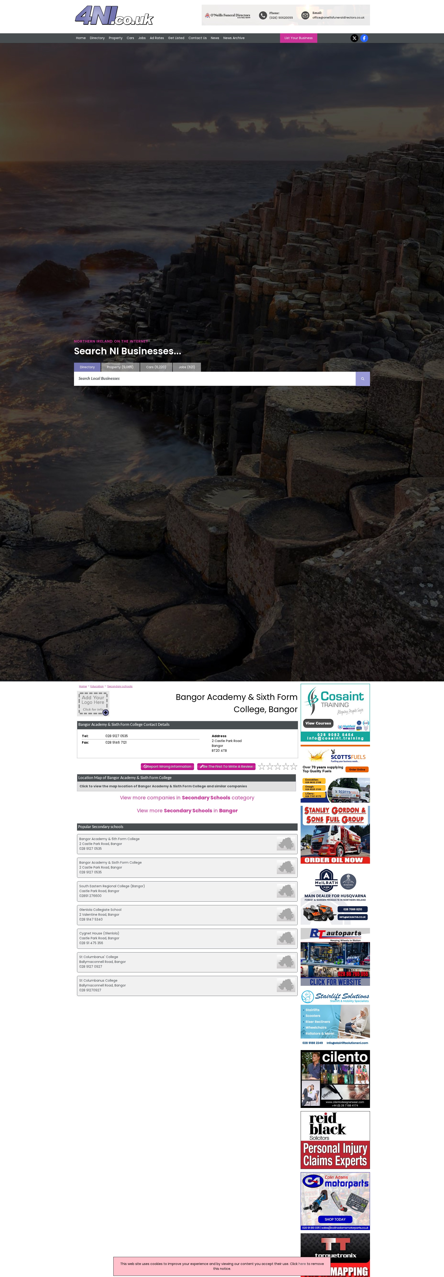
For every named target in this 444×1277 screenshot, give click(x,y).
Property (116, 38)
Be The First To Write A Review (228, 766)
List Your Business (299, 38)
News (215, 38)
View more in (187, 810)
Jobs (142, 38)
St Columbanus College (98, 980)
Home (81, 38)
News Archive (234, 38)
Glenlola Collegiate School (100, 909)
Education (97, 686)
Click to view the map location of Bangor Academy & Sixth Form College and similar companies (163, 786)
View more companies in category (187, 797)
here (302, 1264)
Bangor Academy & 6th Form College (109, 839)
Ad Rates (157, 38)
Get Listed (176, 38)
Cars (130, 38)
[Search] (363, 379)
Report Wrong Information (169, 766)
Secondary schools (120, 686)
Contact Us (197, 38)
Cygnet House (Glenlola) (99, 933)
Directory (97, 38)
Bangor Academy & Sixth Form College (110, 862)
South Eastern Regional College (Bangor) (112, 886)
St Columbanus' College (98, 957)
